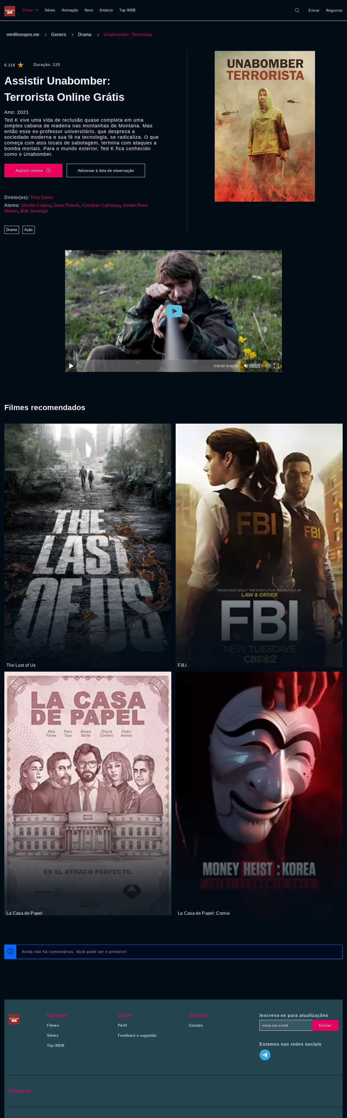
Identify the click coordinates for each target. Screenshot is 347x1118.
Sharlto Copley (36, 205)
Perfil (122, 1025)
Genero (58, 34)
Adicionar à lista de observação (106, 170)
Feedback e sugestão (137, 1035)
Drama (85, 34)
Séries (50, 10)
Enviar (325, 1025)
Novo (89, 10)
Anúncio (106, 10)
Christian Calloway (101, 205)
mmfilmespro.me (23, 34)
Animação (70, 10)
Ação (28, 230)
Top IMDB (127, 10)
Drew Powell (66, 205)
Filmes (27, 10)
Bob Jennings (34, 211)
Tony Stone (41, 197)
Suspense (29, 903)
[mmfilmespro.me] (11, 10)
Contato (196, 1025)
